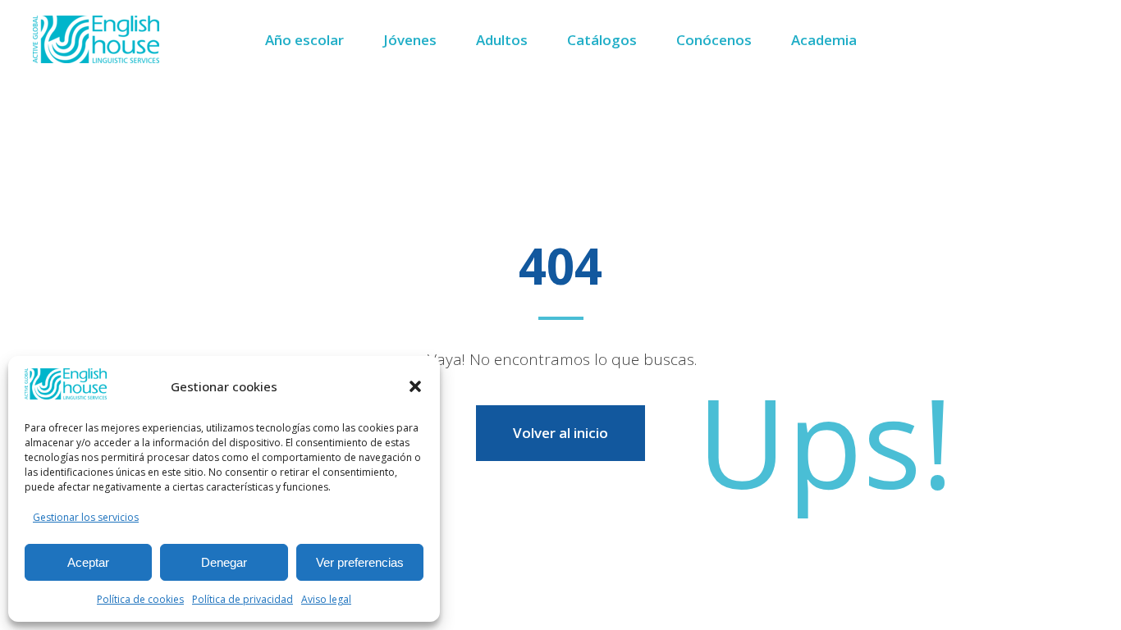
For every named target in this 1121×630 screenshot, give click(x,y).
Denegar (224, 562)
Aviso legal (326, 599)
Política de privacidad (242, 599)
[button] (415, 386)
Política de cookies (140, 599)
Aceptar (88, 562)
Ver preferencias (360, 562)
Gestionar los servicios (86, 517)
